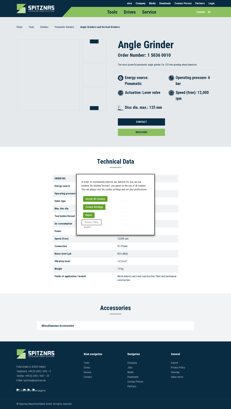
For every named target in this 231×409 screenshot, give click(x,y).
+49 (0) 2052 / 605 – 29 (37, 375)
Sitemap (175, 372)
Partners (200, 3)
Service (149, 12)
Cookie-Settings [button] (94, 207)
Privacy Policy (178, 367)
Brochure (141, 132)
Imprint (174, 362)
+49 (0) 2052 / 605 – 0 (39, 371)
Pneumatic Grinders (64, 27)
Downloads (165, 3)
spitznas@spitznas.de (34, 380)
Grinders (44, 27)
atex (129, 3)
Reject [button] (88, 215)
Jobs (129, 367)
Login (211, 3)
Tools (112, 12)
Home (19, 27)
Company (140, 3)
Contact (141, 121)
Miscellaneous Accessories (58, 325)
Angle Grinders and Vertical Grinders (100, 27)
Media (152, 3)
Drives (130, 12)
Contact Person (183, 3)
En (209, 12)
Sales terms (177, 376)
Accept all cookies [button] (95, 198)
